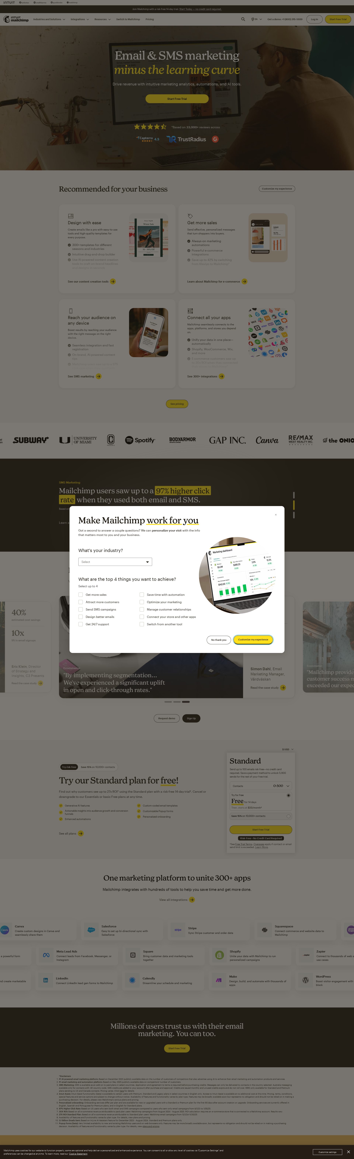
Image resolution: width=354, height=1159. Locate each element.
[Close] (276, 514)
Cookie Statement (78, 1153)
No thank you (218, 639)
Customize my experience (253, 639)
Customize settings (327, 1152)
